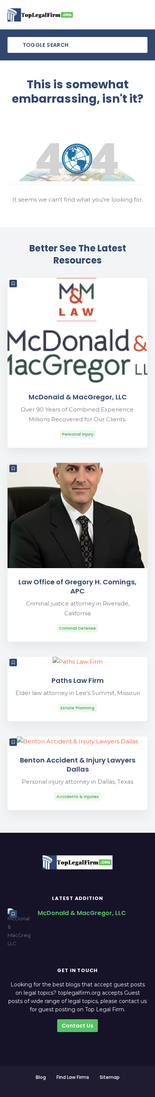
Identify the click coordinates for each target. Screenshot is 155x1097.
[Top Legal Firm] (41, 15)
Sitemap (110, 1077)
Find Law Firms (72, 1077)
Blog (41, 1077)
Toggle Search (44, 45)
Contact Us (77, 1025)
